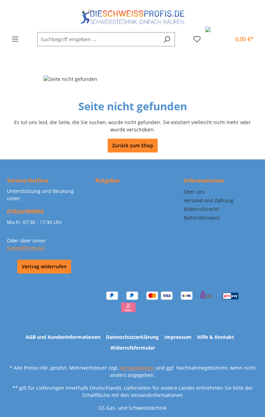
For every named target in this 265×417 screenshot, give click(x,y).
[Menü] (15, 39)
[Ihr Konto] (223, 36)
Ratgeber (107, 180)
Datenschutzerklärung (132, 337)
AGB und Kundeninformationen (63, 337)
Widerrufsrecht (201, 209)
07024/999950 (25, 211)
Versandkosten (137, 367)
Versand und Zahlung (209, 200)
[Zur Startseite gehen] (132, 16)
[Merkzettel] (197, 39)
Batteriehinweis (202, 217)
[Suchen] (167, 39)
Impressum (178, 337)
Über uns (194, 191)
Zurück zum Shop (132, 145)
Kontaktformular (26, 247)
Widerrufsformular (132, 347)
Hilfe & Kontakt (215, 337)
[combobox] (98, 39)
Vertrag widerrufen (44, 266)
